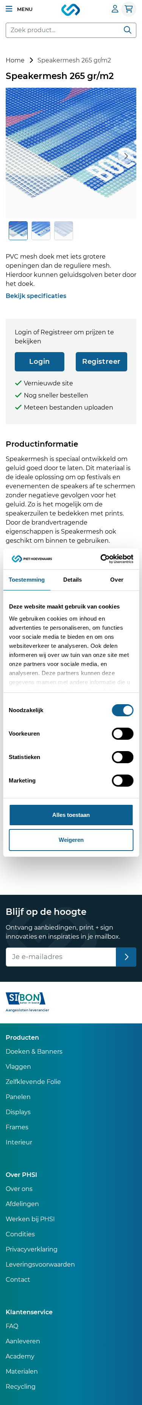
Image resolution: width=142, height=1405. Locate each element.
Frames (17, 1127)
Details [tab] (72, 579)
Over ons (19, 1188)
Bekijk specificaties (36, 296)
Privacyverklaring (32, 1249)
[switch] (122, 734)
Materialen (22, 1371)
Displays (18, 1112)
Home (15, 60)
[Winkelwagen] (128, 9)
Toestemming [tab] (27, 579)
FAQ (12, 1326)
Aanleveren (23, 1341)
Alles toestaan (71, 815)
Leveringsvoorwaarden (40, 1264)
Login (39, 361)
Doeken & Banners (34, 1051)
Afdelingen (22, 1204)
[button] (19, 9)
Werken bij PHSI (30, 1219)
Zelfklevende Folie (33, 1081)
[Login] (115, 8)
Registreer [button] (101, 361)
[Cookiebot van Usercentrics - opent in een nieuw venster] (101, 559)
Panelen (18, 1097)
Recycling (21, 1386)
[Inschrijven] (126, 957)
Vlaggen (18, 1066)
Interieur (19, 1142)
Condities (20, 1234)
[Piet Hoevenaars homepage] (71, 10)
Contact (18, 1279)
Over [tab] (116, 579)
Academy (20, 1356)
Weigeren (71, 840)
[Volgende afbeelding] (125, 155)
